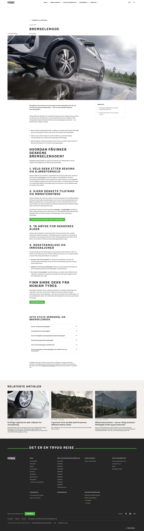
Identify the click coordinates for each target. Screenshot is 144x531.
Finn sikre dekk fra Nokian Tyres (109, 113)
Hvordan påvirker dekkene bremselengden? (108, 108)
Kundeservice (62, 492)
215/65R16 (60, 476)
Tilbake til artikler (39, 20)
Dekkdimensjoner (61, 487)
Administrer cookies (63, 523)
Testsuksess (33, 479)
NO (129, 2)
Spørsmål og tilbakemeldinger (92, 495)
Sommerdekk (33, 461)
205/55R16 (60, 461)
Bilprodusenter (34, 476)
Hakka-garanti (55, 2)
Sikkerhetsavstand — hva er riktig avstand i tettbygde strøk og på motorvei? (115, 423)
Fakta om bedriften (69, 2)
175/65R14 (59, 479)
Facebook (88, 500)
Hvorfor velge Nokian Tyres (119, 461)
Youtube (88, 503)
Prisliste (32, 466)
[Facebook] (126, 514)
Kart (55, 523)
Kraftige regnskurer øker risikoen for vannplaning (25, 423)
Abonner (29, 513)
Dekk (45, 2)
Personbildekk (33, 469)
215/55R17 (59, 474)
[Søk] (134, 2)
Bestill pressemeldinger (91, 497)
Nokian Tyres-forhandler (48, 365)
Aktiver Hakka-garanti (90, 461)
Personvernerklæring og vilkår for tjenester (42, 523)
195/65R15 (60, 463)
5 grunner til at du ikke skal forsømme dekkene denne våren (69, 423)
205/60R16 (60, 469)
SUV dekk (32, 471)
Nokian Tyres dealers (35, 497)
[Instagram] (130, 514)
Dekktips (93, 2)
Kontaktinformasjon (117, 469)
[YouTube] (134, 514)
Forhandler (83, 2)
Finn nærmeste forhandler (37, 495)
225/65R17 (60, 466)
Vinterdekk (33, 463)
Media (113, 466)
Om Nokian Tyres (116, 463)
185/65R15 (60, 471)
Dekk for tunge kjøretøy (37, 482)
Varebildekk (33, 474)
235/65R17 (60, 482)
